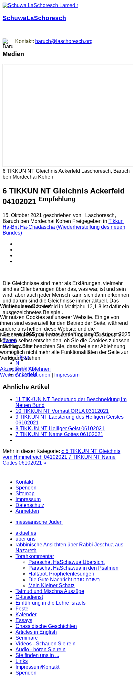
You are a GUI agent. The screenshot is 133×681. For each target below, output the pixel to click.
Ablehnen (39, 369)
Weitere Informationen (25, 375)
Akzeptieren (13, 369)
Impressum (66, 375)
